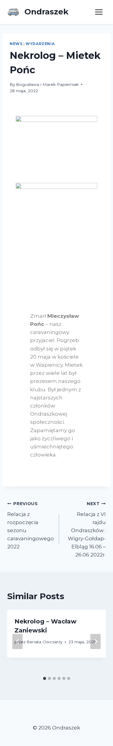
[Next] (95, 641)
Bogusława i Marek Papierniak (47, 84)
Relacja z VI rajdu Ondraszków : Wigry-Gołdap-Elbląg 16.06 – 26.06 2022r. (87, 529)
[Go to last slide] (17, 641)
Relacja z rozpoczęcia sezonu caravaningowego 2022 (30, 525)
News (16, 43)
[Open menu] (99, 12)
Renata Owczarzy (44, 641)
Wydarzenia (40, 43)
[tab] (44, 678)
